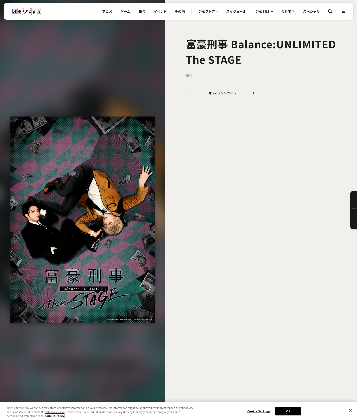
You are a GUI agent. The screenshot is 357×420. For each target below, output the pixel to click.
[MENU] (342, 11)
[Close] (350, 410)
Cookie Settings (258, 411)
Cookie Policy (54, 416)
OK (288, 411)
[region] (178, 411)
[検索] (330, 11)
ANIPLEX (26, 11)
